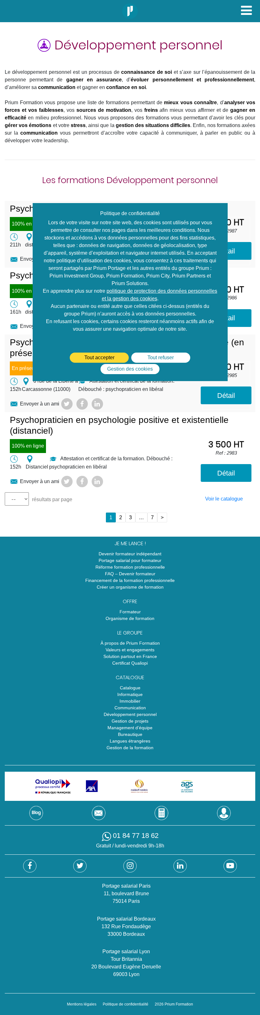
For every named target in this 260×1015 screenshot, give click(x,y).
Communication (130, 707)
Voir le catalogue (224, 498)
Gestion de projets (130, 721)
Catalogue (130, 677)
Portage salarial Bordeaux (126, 919)
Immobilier (130, 701)
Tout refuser (160, 357)
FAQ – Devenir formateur (130, 573)
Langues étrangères (130, 741)
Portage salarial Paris (126, 886)
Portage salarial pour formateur (130, 560)
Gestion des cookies (130, 369)
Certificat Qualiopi (130, 663)
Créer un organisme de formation (130, 587)
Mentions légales (81, 1004)
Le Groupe (130, 632)
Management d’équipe (130, 727)
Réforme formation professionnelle (130, 567)
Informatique (130, 694)
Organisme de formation (130, 618)
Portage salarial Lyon (126, 951)
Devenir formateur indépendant (130, 553)
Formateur (130, 611)
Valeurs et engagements (130, 649)
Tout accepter (99, 357)
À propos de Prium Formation (130, 643)
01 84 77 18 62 (136, 835)
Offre (130, 601)
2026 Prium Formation (174, 1004)
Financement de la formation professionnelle (130, 580)
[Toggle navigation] (246, 10)
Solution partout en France (130, 656)
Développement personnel (130, 714)
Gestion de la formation (130, 747)
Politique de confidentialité (125, 1004)
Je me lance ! (130, 543)
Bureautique (130, 734)
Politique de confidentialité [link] (130, 213)
